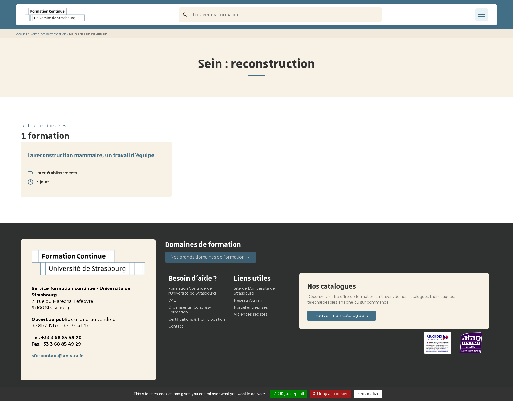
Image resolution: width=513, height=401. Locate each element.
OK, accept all (290, 393)
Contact (175, 326)
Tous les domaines (46, 125)
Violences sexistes (250, 314)
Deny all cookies (332, 393)
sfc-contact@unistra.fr (57, 355)
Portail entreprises (251, 307)
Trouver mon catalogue (338, 315)
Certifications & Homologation (196, 319)
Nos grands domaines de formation (207, 257)
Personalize (368, 393)
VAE (172, 300)
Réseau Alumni (248, 300)
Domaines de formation (48, 34)
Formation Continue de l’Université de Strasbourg (192, 291)
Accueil (21, 34)
